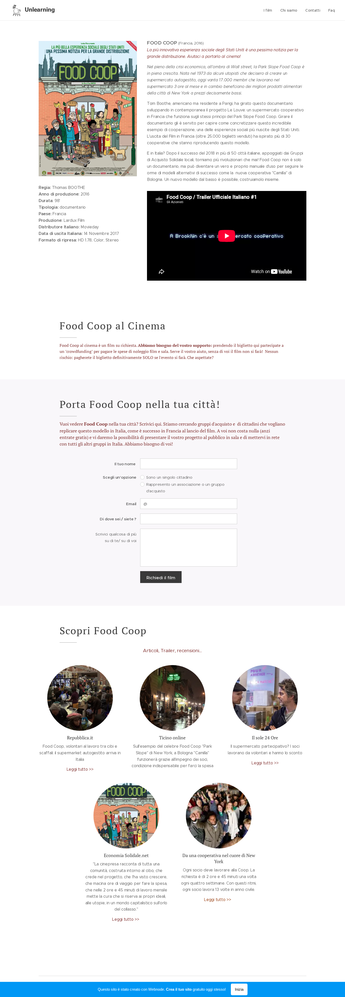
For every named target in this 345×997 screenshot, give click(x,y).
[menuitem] (269, 10)
